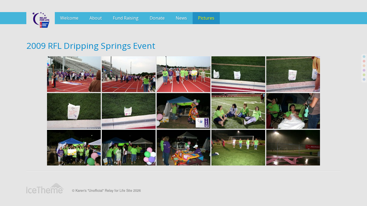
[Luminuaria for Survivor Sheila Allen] (293, 74)
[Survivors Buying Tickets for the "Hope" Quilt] (183, 147)
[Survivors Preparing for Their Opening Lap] (73, 74)
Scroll (353, 192)
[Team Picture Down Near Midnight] (73, 147)
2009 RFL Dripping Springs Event (90, 45)
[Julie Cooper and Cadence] (293, 111)
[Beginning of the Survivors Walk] (128, 74)
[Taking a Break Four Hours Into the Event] (238, 111)
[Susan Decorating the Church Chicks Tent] (183, 111)
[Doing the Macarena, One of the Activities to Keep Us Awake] (238, 147)
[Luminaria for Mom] (128, 111)
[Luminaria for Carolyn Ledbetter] (238, 74)
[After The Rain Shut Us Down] (293, 147)
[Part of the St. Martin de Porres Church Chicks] (183, 74)
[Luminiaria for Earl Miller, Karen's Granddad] (73, 111)
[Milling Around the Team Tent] (128, 147)
